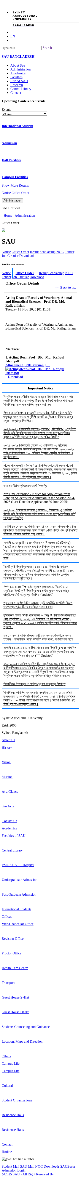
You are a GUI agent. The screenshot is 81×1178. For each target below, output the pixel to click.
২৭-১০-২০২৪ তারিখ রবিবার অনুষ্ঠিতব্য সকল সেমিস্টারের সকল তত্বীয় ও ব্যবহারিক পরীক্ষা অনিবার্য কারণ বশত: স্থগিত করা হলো (38, 637)
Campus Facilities (15, 177)
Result (34, 252)
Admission (9, 143)
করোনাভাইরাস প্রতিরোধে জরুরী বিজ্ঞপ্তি (25, 485)
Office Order (20, 252)
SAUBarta (67, 1166)
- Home (7, 215)
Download (26, 256)
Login (21, 1170)
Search (47, 48)
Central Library (20, 89)
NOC (60, 252)
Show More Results (15, 185)
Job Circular (10, 256)
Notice (6, 193)
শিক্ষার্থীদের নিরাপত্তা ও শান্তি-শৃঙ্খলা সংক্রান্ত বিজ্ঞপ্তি (34, 684)
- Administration (24, 215)
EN (12, 36)
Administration (20, 69)
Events (6, 109)
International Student (17, 126)
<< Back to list (66, 287)
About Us (8, 740)
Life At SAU (19, 81)
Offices (7, 916)
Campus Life (10, 1063)
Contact (15, 92)
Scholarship (48, 252)
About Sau (17, 65)
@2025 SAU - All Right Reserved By (28, 1174)
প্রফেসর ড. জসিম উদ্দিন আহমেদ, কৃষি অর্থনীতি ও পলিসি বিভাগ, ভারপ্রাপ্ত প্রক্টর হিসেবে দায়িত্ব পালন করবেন (38, 605)
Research (16, 85)
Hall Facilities (11, 160)
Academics (17, 73)
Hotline (7, 1152)
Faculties (16, 77)
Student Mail (10, 1166)
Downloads (51, 1166)
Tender (69, 252)
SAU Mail (27, 1166)
